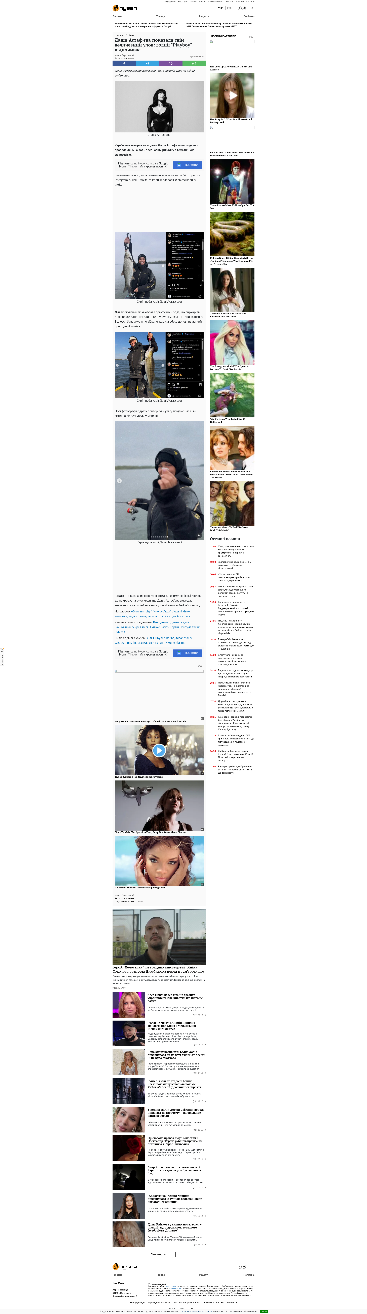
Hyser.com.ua (170, 1286)
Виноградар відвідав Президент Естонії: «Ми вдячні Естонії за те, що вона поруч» (235, 769)
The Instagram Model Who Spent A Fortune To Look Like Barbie (229, 368)
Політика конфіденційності (211, 2)
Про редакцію (169, 2)
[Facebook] (124, 63)
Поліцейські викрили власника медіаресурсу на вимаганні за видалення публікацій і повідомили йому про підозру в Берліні (234, 689)
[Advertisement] (159, 209)
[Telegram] (147, 63)
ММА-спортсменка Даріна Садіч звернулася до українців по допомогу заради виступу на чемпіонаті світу (235, 591)
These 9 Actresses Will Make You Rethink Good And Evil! (228, 315)
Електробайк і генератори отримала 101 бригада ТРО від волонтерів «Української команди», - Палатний (236, 644)
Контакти (250, 2)
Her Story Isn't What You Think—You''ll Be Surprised (231, 121)
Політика (248, 16)
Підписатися (191, 165)
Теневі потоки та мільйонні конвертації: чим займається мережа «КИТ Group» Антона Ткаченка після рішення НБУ (219, 25)
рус (229, 8)
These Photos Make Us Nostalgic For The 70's (232, 207)
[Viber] (170, 63)
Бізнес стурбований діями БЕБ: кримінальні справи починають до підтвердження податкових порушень (236, 740)
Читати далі (159, 1254)
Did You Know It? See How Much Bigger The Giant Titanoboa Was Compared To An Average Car (231, 260)
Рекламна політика (235, 2)
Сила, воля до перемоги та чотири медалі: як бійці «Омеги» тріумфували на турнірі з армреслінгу (236, 551)
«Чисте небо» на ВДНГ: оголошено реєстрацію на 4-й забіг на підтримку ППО (234, 577)
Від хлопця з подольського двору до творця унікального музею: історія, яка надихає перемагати (235, 673)
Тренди (160, 16)
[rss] (239, 8)
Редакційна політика (187, 2)
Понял (264, 1311)
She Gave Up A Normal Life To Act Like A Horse (231, 68)
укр (220, 8)
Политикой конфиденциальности (196, 1312)
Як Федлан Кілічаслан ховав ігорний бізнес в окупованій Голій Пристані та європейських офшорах (235, 756)
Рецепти (204, 16)
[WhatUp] (194, 63)
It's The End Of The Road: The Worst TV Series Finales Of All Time (232, 154)
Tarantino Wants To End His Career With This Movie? (229, 529)
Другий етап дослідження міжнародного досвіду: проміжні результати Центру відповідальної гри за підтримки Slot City (236, 706)
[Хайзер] (125, 8)
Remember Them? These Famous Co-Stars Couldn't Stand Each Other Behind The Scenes (231, 474)
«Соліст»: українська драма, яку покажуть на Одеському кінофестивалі (234, 565)
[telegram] (244, 8)
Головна (117, 16)
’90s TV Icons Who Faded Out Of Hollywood (228, 420)
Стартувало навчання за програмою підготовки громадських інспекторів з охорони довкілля (232, 660)
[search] (251, 8)
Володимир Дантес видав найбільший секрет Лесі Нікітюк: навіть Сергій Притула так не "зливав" (158, 627)
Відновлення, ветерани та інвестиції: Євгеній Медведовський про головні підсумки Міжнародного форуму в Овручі (146, 25)
